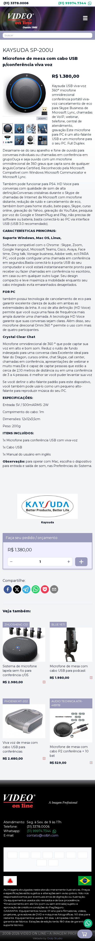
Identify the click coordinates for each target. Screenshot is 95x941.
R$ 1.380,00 (65, 76)
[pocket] (45, 589)
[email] (54, 589)
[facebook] (8, 589)
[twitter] (17, 589)
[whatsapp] (35, 589)
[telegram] (26, 589)
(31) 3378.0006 (16, 3)
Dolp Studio (54, 938)
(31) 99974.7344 (72, 3)
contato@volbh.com (42, 835)
